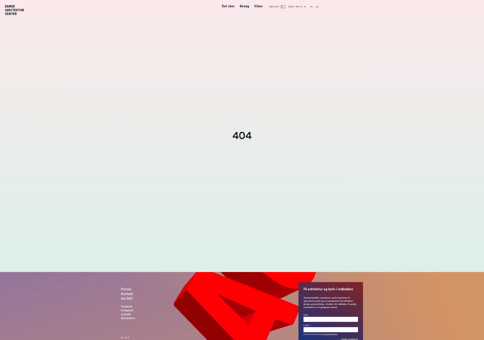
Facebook (126, 306)
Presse (126, 289)
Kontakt (127, 294)
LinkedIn (126, 314)
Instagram (127, 310)
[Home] (16, 10)
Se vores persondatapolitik (329, 334)
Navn (306, 315)
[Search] (317, 6)
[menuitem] (228, 4)
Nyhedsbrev (128, 318)
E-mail (312, 325)
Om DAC (127, 298)
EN (311, 7)
